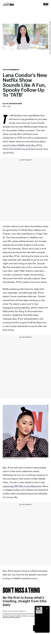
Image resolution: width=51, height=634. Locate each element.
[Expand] (37, 608)
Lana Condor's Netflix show (22, 145)
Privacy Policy (15, 617)
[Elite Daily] (8, 4)
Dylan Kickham (13, 103)
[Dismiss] (46, 608)
